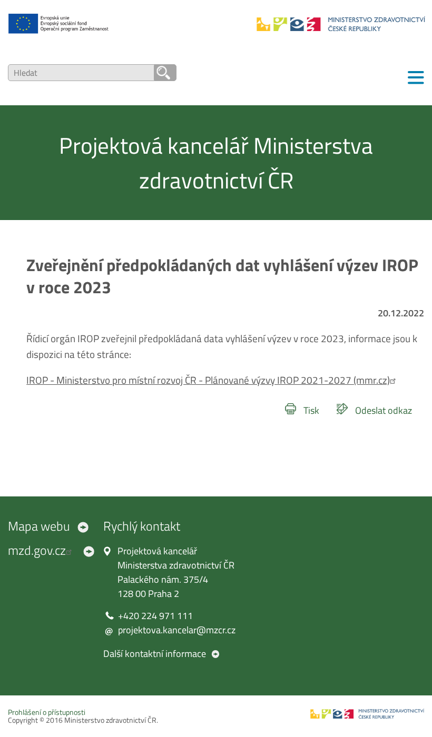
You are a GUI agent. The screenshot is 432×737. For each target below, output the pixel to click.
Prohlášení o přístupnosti (46, 712)
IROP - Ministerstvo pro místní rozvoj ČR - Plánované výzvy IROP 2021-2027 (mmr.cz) (208, 380)
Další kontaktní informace (154, 653)
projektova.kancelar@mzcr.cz (176, 630)
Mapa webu (39, 525)
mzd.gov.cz (37, 550)
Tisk (311, 410)
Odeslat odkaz (383, 410)
